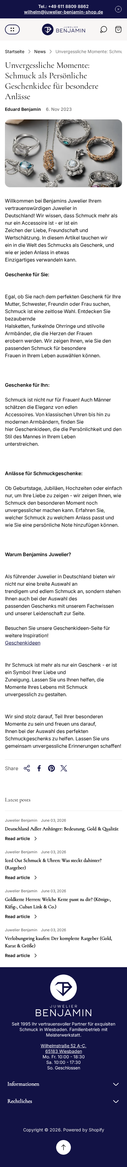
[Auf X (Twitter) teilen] (64, 768)
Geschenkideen (22, 643)
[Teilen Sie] (27, 768)
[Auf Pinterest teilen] (51, 768)
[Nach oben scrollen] (63, 1147)
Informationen (23, 1083)
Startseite (14, 51)
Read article (17, 838)
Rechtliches (19, 1101)
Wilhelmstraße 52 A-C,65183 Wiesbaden (63, 1048)
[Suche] (103, 29)
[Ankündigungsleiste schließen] (118, 9)
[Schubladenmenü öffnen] (12, 29)
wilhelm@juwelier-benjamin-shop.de (63, 11)
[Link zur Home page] (63, 995)
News (40, 51)
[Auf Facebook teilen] (39, 768)
